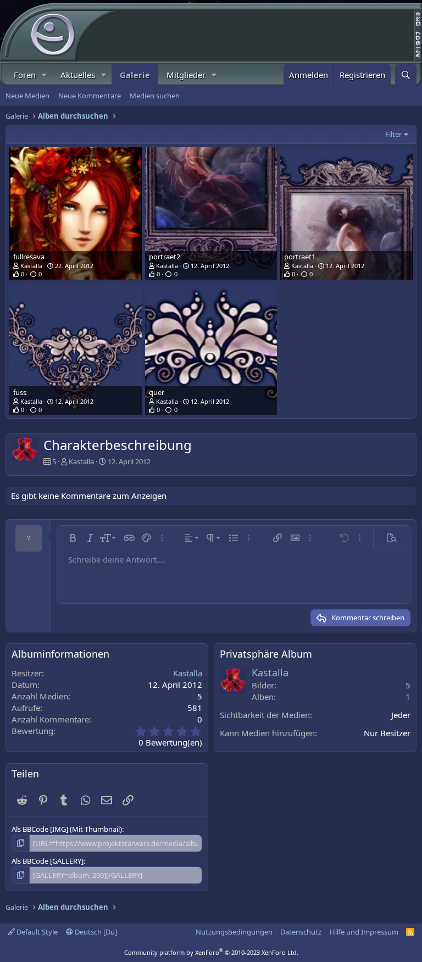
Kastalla (31, 266)
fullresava (29, 257)
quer (156, 392)
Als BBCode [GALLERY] (48, 861)
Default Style (36, 932)
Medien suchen (155, 96)
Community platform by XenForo (211, 952)
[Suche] (406, 75)
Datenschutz (300, 932)
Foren (25, 74)
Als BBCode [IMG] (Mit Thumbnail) (67, 829)
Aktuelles (77, 74)
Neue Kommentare (89, 96)
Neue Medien (27, 96)
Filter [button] (393, 134)
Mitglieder (186, 74)
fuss (19, 392)
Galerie (135, 74)
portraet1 (299, 257)
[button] (44, 75)
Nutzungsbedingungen (234, 932)
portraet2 (164, 257)
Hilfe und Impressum (364, 932)
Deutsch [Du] (95, 932)
